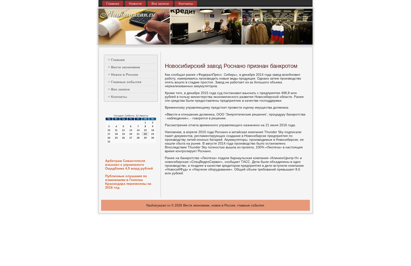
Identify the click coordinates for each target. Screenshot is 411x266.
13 (130, 130)
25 (116, 137)
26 (123, 137)
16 (152, 130)
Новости (135, 3)
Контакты (186, 3)
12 (123, 130)
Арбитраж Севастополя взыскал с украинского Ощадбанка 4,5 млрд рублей (129, 164)
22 (145, 134)
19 (123, 134)
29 (145, 137)
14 (138, 130)
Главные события (126, 82)
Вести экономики (125, 67)
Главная (112, 3)
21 (138, 134)
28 (138, 137)
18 (116, 134)
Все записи (160, 3)
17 (109, 134)
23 (152, 134)
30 (152, 137)
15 (145, 130)
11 (116, 130)
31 (109, 141)
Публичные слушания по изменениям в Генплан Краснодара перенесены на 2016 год (128, 181)
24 (109, 137)
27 (130, 137)
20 (130, 134)
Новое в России (124, 74)
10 (109, 130)
